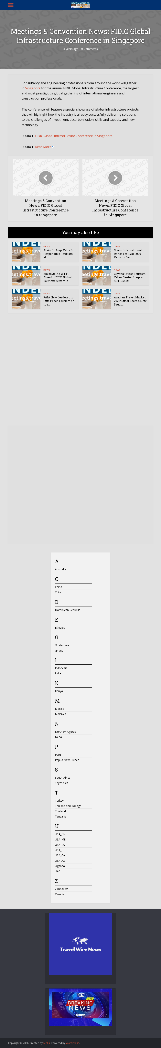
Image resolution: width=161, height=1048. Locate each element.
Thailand (60, 811)
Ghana (59, 650)
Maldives (60, 714)
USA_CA (60, 855)
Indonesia (61, 668)
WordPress (72, 1043)
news (46, 246)
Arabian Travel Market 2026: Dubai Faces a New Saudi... (130, 300)
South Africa (62, 777)
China (58, 587)
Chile (58, 592)
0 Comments (89, 49)
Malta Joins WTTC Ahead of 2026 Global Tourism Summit (57, 277)
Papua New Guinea (67, 760)
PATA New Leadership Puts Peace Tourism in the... (58, 300)
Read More (43, 147)
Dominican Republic (67, 610)
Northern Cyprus (65, 731)
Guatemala (62, 645)
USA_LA (60, 845)
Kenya (59, 691)
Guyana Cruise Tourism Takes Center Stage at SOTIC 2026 (130, 277)
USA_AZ (60, 860)
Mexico (59, 709)
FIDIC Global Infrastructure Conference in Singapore (74, 136)
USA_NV (60, 834)
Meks (46, 1043)
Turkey (59, 800)
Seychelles (61, 783)
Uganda (60, 866)
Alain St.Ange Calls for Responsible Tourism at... (59, 253)
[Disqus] (80, 373)
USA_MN (60, 839)
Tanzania (61, 816)
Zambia (60, 894)
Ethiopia (60, 627)
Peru (58, 754)
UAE (57, 871)
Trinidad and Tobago (68, 806)
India (58, 673)
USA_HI (59, 850)
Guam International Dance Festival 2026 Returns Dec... (128, 253)
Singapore (32, 88)
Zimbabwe (61, 889)
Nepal (58, 737)
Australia (60, 569)
